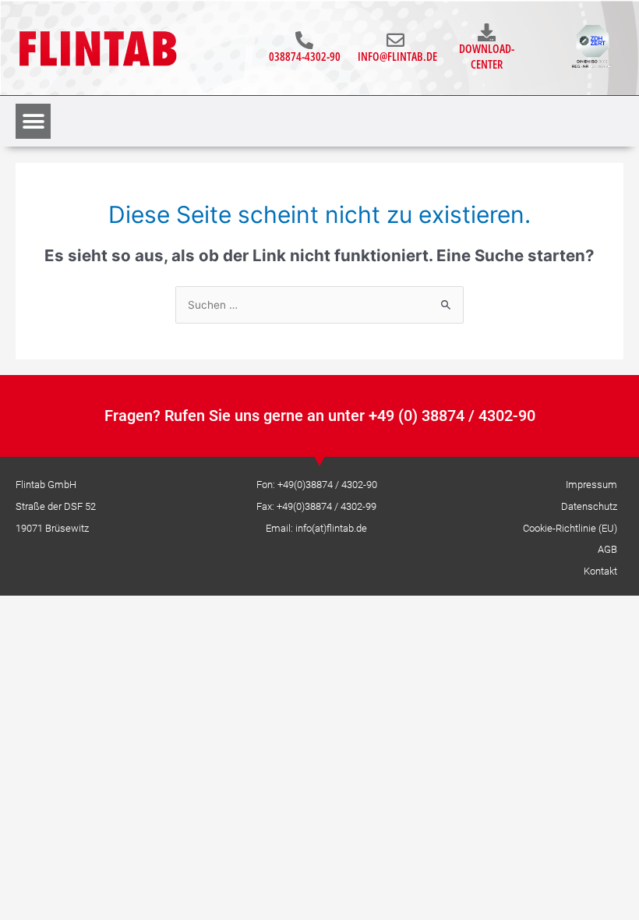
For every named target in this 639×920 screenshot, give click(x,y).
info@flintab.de (397, 56)
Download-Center (486, 56)
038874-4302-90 (305, 56)
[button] (33, 121)
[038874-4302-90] (304, 40)
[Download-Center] (487, 32)
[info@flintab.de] (395, 40)
